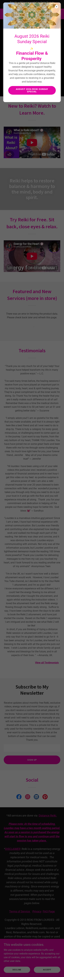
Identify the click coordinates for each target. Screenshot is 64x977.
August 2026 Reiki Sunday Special (32, 90)
